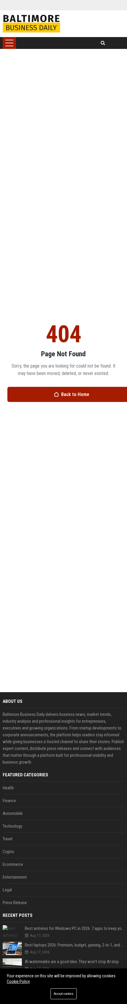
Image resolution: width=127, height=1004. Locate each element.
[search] (103, 43)
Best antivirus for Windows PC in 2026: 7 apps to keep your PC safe (75, 928)
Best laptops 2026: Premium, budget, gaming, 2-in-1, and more (75, 945)
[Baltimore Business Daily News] (31, 24)
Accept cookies (64, 994)
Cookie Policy (18, 981)
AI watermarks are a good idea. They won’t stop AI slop (72, 961)
